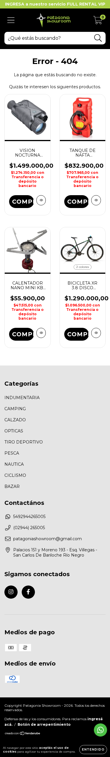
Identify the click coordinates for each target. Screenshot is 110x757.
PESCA (11, 453)
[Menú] (11, 20)
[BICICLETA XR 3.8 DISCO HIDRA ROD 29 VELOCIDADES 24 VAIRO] (96, 333)
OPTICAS (13, 431)
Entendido (93, 749)
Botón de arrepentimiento (44, 724)
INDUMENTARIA (22, 397)
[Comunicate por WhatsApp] (100, 730)
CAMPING (15, 408)
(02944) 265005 (29, 527)
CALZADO (15, 419)
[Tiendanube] (22, 734)
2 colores (82, 267)
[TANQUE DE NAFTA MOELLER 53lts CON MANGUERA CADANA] (96, 200)
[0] (98, 21)
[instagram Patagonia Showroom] (11, 592)
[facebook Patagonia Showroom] (28, 592)
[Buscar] (98, 38)
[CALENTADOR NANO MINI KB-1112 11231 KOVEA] (41, 333)
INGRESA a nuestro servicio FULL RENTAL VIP (55, 4)
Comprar (23, 201)
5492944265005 (29, 516)
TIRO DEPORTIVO (23, 442)
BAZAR (12, 486)
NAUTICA (14, 464)
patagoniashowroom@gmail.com (47, 538)
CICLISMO (15, 475)
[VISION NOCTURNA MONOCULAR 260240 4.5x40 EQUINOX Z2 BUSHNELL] (41, 200)
